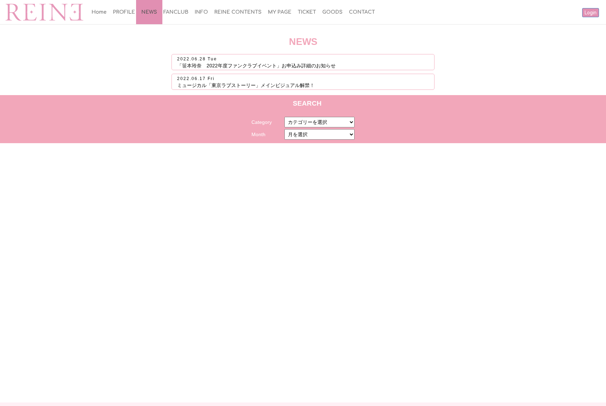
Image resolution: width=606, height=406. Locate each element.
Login (591, 12)
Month (258, 134)
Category (261, 122)
